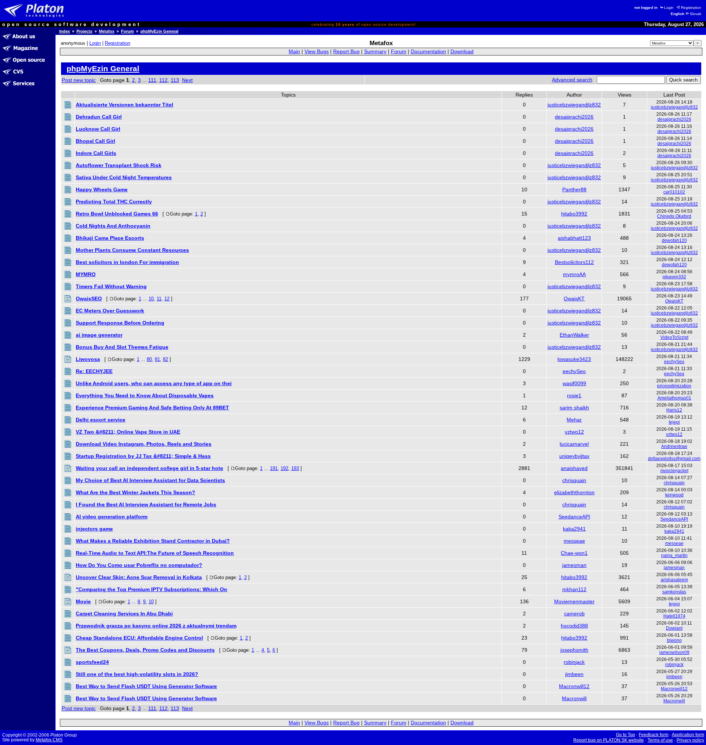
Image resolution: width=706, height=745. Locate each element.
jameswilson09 (674, 652)
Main (294, 51)
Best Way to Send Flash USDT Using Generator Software (146, 686)
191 (274, 468)
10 (151, 298)
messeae (574, 541)
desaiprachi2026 (574, 117)
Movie (83, 601)
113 (175, 80)
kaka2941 (574, 529)
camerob (574, 613)
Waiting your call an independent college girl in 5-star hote (149, 468)
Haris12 (674, 410)
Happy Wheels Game (102, 189)
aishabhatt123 (574, 238)
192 (284, 468)
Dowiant (674, 628)
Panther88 (574, 189)
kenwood (674, 495)
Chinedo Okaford (674, 216)
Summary (375, 51)
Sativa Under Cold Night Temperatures (124, 177)
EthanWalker (574, 335)
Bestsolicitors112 (574, 262)
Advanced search (572, 80)
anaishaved (574, 468)
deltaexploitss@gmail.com (674, 458)
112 (163, 80)
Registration (691, 8)
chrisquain (574, 480)
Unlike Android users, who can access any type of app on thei (154, 383)
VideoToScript (674, 337)
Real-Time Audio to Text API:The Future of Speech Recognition (155, 553)
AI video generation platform (111, 517)
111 (152, 80)
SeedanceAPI (574, 517)
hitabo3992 (574, 214)
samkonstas (674, 591)
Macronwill (574, 698)
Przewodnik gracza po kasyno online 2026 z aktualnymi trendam (156, 626)
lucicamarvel (574, 444)
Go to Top (625, 735)
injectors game (94, 529)
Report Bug (346, 51)
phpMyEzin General (159, 31)
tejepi (674, 422)
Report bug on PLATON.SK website (608, 740)
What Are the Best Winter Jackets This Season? (135, 492)
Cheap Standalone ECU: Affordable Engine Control (139, 638)
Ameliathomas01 (674, 398)
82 (165, 359)
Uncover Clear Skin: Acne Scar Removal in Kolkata (139, 577)
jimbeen (574, 674)
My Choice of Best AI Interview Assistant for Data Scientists (150, 480)
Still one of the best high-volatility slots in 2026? (137, 674)
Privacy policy (690, 740)
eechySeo (674, 361)
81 (157, 359)
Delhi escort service (100, 420)
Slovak (695, 14)
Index (64, 31)
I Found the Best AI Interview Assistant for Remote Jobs (146, 504)
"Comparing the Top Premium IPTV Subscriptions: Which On (151, 589)
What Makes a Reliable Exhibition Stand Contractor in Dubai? (153, 541)
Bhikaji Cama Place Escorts (110, 238)
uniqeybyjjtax (574, 456)
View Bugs (316, 51)
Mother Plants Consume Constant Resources (132, 250)
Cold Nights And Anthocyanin (113, 226)
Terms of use (660, 740)
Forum (127, 31)
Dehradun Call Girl (99, 117)
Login (669, 8)
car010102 (674, 192)
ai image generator (99, 335)
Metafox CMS (49, 740)
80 (149, 359)
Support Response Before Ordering (120, 323)
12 (167, 298)
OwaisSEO (89, 298)
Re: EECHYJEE (94, 371)
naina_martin (674, 555)
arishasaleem (674, 579)
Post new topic (79, 80)
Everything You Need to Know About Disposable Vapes (145, 395)
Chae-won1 (574, 553)
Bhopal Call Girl (95, 141)
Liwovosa (88, 359)
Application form (688, 735)
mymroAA (574, 274)
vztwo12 (574, 432)
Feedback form (653, 735)
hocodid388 (574, 626)
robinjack (574, 662)
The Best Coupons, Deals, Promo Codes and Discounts (145, 650)
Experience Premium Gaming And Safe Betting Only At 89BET (152, 408)
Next (187, 80)
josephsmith (574, 650)
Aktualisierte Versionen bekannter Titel (124, 105)
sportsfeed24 (92, 662)
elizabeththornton (574, 492)
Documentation (428, 51)
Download (462, 51)
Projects (84, 31)
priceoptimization (674, 385)
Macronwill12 (574, 686)
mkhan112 (574, 589)
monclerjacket (674, 470)
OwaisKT (574, 298)
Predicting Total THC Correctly (114, 202)
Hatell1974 (674, 616)
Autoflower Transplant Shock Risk (118, 165)
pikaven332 (674, 276)
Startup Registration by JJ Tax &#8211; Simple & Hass (143, 456)
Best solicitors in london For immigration (127, 262)
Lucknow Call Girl (98, 129)
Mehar (574, 420)
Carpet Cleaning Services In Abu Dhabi (124, 613)
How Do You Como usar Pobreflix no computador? (139, 565)
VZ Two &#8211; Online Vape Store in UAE (128, 432)
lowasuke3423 (574, 359)
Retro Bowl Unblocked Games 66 (117, 214)
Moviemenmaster (574, 601)
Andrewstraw (674, 446)
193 (295, 468)
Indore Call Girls (96, 153)
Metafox (106, 31)
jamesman (574, 565)
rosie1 (574, 395)
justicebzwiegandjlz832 (574, 105)
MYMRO (86, 274)
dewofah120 (674, 240)
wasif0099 (574, 383)
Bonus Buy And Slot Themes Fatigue (122, 347)
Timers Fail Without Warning (111, 286)
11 (159, 298)
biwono (674, 640)
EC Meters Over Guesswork (110, 311)
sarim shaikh (574, 408)
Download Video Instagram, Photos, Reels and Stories (143, 444)
